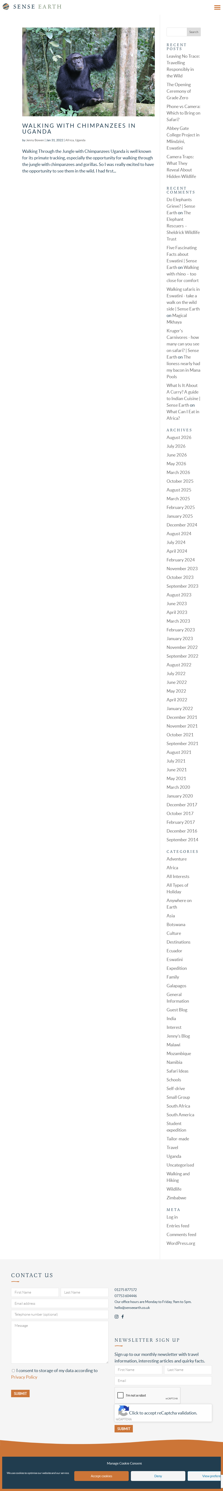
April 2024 (177, 551)
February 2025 (181, 507)
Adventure (177, 859)
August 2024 (179, 533)
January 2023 (180, 638)
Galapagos (176, 985)
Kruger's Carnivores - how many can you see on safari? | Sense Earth (183, 343)
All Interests (178, 876)
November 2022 (182, 647)
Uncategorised (180, 1165)
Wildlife (174, 1189)
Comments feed (181, 1234)
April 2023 (177, 612)
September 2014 (182, 839)
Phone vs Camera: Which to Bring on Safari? (183, 113)
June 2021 (177, 769)
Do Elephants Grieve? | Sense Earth (181, 206)
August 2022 (179, 664)
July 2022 (176, 673)
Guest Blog (177, 1009)
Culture (174, 933)
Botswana (176, 924)
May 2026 (176, 463)
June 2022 (177, 682)
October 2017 (180, 813)
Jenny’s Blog (178, 1036)
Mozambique (179, 1053)
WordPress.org (181, 1243)
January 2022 (180, 708)
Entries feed (178, 1225)
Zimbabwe (176, 1197)
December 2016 (182, 831)
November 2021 (182, 726)
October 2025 (180, 481)
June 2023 (177, 603)
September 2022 (182, 656)
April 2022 (177, 699)
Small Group (178, 1097)
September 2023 (182, 586)
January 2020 (180, 796)
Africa (69, 140)
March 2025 (178, 498)
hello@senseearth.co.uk (132, 1308)
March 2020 (178, 787)
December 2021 (182, 717)
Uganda (80, 140)
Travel (172, 1147)
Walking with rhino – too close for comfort (183, 274)
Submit (123, 1429)
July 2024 (176, 542)
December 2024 (182, 525)
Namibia (174, 1062)
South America (180, 1114)
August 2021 (179, 752)
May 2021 (176, 778)
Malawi (173, 1044)
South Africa (178, 1106)
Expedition (177, 968)
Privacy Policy (24, 1377)
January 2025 (180, 516)
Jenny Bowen (35, 140)
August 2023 (179, 594)
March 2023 (178, 621)
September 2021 (182, 743)
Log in (172, 1217)
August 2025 (179, 490)
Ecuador (174, 950)
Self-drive (176, 1088)
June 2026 (177, 455)
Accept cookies (101, 1476)
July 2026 (176, 446)
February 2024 (181, 559)
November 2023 (182, 568)
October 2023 (180, 577)
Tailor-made (178, 1138)
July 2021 (176, 761)
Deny (158, 1476)
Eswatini (175, 959)
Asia (171, 915)
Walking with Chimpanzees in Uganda (79, 128)
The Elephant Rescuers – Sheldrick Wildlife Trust (183, 225)
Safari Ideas (178, 1071)
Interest (174, 1027)
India (171, 1018)
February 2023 (181, 629)
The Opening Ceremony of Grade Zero (179, 91)
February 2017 (181, 822)
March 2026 (178, 472)
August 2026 (179, 437)
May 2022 (176, 691)
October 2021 (180, 734)
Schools (174, 1079)
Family (173, 977)
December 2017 (182, 804)
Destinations (179, 942)
